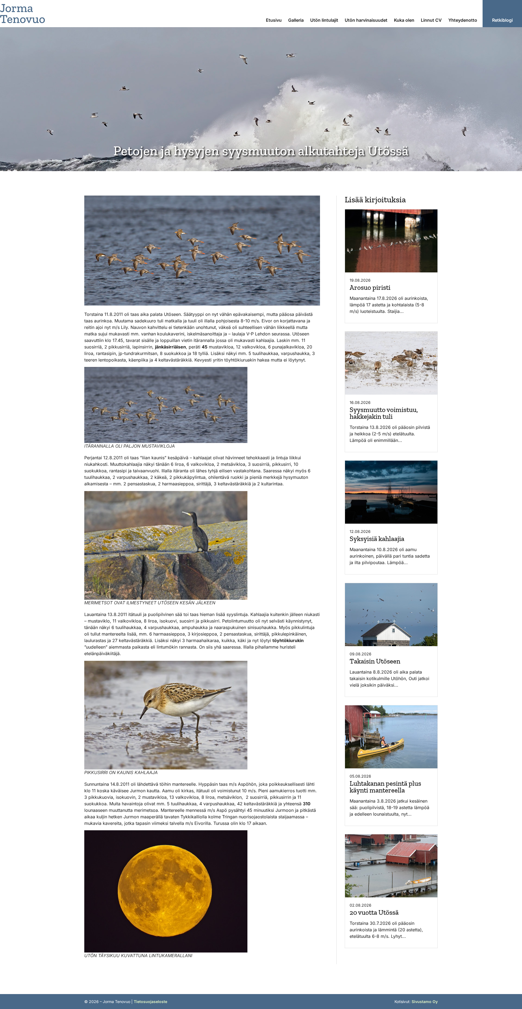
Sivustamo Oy (425, 1001)
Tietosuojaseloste (150, 1001)
